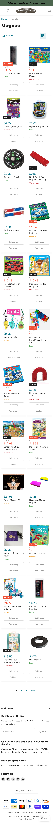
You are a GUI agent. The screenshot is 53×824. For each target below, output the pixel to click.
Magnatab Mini (10, 337)
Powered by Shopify (26, 819)
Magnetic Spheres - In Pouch (14, 554)
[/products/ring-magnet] (39, 641)
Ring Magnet (35, 659)
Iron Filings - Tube (12, 73)
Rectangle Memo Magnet (37, 501)
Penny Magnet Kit (12, 500)
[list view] (49, 36)
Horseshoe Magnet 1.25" (38, 394)
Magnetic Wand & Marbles (37, 607)
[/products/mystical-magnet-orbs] (39, 108)
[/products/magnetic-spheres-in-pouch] (13, 535)
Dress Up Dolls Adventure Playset (12, 661)
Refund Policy (27, 813)
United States (25, 791)
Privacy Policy (41, 813)
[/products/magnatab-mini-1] (13, 319)
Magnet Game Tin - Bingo (12, 394)
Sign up (42, 731)
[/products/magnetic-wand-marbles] (39, 588)
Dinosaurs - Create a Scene (38, 448)
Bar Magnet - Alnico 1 (14, 230)
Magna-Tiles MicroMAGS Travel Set (37, 340)
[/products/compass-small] (13, 159)
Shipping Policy (13, 813)
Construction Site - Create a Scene (12, 448)
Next (33, 690)
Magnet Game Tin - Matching (38, 231)
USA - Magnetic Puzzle (36, 74)
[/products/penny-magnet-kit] (13, 481)
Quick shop (13, 85)
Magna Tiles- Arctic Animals (12, 608)
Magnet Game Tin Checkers (12, 285)
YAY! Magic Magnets (13, 126)
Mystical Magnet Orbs (39, 126)
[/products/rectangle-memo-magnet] (39, 481)
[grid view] (43, 36)
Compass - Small (11, 177)
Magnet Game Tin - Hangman (38, 285)
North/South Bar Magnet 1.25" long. (38, 178)
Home (4, 19)
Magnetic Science (37, 553)
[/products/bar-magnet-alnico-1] (13, 212)
